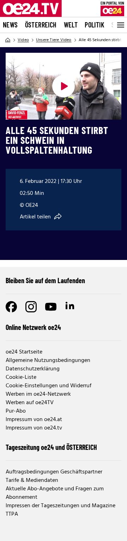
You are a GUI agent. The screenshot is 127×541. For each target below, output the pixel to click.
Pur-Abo (16, 411)
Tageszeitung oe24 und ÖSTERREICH (51, 447)
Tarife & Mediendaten (32, 480)
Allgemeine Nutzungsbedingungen (48, 360)
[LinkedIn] (70, 306)
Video (23, 40)
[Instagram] (31, 306)
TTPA (12, 514)
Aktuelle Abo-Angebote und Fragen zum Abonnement (55, 493)
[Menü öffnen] (120, 25)
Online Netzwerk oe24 (33, 327)
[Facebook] (11, 306)
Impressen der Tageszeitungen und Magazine (60, 505)
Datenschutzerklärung (33, 369)
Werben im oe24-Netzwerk (38, 394)
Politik (94, 24)
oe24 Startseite (24, 352)
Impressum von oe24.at (34, 419)
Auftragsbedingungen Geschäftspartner (54, 472)
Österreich (41, 24)
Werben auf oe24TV (30, 402)
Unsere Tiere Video (54, 40)
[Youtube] (50, 306)
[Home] (8, 40)
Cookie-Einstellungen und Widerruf (48, 385)
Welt (71, 24)
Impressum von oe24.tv (34, 428)
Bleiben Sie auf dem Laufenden (45, 280)
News (10, 24)
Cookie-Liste (21, 377)
